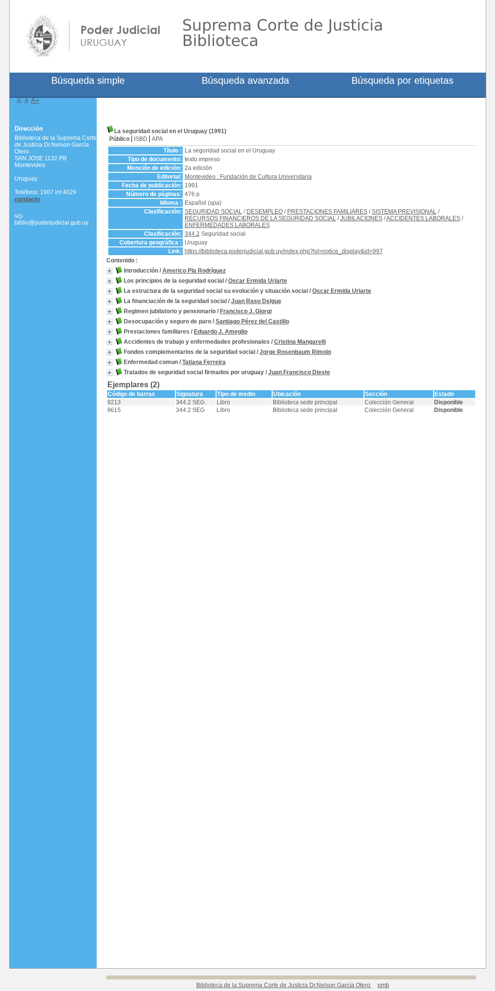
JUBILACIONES (361, 218)
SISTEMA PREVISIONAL (404, 211)
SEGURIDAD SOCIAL (213, 211)
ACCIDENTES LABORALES (423, 218)
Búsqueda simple (88, 80)
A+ (35, 100)
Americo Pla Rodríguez (194, 270)
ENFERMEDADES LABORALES (227, 225)
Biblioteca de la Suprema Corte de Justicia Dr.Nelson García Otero (284, 985)
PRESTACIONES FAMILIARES (327, 211)
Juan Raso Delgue (256, 301)
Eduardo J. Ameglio (221, 331)
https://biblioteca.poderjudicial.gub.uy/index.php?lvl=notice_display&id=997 (284, 251)
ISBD (140, 139)
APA (157, 139)
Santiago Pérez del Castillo (252, 321)
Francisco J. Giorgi (246, 311)
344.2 (192, 233)
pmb (383, 985)
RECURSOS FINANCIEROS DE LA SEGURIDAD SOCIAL (260, 218)
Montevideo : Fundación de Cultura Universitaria (248, 176)
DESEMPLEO (265, 211)
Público (119, 139)
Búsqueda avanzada (245, 80)
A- (19, 100)
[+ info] (109, 271)
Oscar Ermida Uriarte (257, 280)
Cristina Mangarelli (300, 341)
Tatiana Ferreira (204, 362)
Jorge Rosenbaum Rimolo (295, 352)
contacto (27, 199)
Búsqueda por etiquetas (402, 80)
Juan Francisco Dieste (299, 372)
